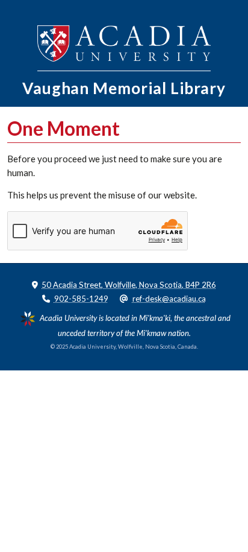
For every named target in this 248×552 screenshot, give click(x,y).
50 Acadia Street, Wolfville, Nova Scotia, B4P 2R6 (129, 285)
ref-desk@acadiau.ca (169, 298)
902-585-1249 (81, 298)
